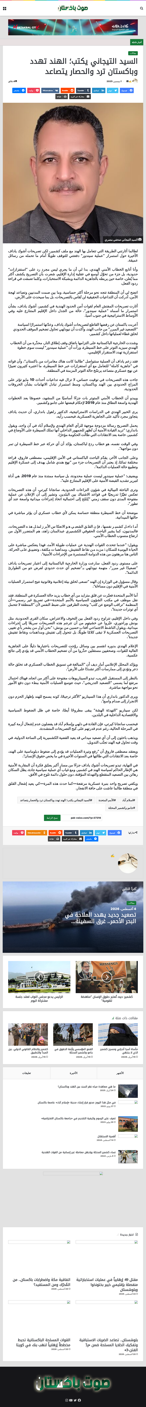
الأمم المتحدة (106, 800)
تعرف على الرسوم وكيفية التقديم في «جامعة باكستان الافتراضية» (78, 1118)
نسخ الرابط (52, 817)
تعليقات (26, 1073)
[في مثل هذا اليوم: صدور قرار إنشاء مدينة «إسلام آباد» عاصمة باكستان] (128, 1107)
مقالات (133, 53)
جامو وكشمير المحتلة (120, 808)
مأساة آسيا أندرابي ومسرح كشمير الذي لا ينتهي (119, 1051)
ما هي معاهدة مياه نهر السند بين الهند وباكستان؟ (87, 1086)
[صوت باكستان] (73, 8)
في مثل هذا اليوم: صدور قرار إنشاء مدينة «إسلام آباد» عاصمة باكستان (77, 1102)
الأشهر (120, 1073)
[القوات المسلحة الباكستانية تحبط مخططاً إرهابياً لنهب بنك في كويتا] (39, 1317)
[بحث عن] (141, 10)
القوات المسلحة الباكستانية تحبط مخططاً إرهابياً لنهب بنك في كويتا (43, 1342)
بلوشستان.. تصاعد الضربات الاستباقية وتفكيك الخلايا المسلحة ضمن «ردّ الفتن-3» (108, 1345)
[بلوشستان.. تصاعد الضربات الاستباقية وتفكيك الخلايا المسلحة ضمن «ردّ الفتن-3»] (107, 1317)
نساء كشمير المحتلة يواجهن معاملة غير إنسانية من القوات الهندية (79, 1152)
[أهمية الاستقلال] (128, 1141)
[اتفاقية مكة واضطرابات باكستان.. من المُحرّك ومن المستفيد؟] (39, 1257)
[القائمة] (4, 10)
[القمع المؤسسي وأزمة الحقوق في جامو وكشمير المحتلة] (73, 1034)
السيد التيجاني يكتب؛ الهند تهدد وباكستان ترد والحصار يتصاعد (55, 800)
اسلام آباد (127, 800)
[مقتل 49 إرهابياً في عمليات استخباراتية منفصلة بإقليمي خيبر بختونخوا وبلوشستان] (107, 1257)
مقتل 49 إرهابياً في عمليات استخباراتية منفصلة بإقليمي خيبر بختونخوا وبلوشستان (107, 1284)
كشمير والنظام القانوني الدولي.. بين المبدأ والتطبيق (28, 1051)
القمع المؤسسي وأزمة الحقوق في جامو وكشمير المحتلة (73, 1051)
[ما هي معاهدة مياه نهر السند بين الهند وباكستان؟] (128, 1091)
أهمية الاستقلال (107, 1136)
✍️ (130, 81)
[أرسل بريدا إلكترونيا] (127, 81)
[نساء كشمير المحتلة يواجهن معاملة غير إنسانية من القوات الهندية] (128, 1156)
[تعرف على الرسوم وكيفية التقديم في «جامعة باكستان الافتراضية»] (128, 1124)
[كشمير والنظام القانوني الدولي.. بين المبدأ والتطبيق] (28, 1034)
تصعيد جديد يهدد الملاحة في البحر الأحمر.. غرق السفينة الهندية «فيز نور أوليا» (100, 921)
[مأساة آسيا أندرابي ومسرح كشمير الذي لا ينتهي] (118, 1034)
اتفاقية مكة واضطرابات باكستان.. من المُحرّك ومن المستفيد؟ (41, 1282)
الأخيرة (73, 1073)
